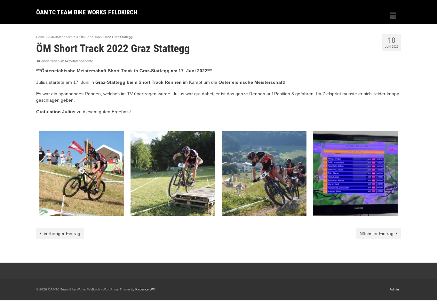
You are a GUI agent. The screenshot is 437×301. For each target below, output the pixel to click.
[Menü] (393, 16)
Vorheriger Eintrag (62, 233)
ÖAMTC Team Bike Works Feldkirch (86, 12)
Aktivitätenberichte (79, 61)
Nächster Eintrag (376, 233)
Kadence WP (145, 289)
